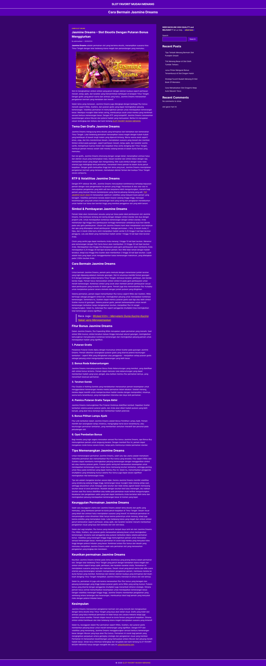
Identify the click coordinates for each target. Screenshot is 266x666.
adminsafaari (78, 41)
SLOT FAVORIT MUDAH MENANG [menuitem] (127, 121)
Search (165, 35)
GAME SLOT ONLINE (78, 28)
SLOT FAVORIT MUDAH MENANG (136, 663)
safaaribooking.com (126, 645)
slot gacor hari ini (169, 107)
